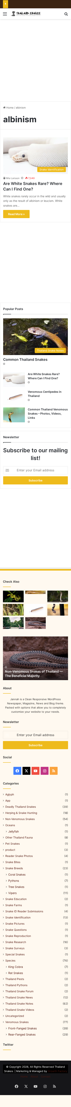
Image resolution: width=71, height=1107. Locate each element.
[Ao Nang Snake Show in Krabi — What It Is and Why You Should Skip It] (35, 623)
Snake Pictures (14, 923)
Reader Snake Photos (19, 856)
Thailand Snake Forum (19, 991)
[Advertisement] (35, 58)
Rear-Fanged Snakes (22, 1034)
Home (10, 107)
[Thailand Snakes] (25, 13)
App (7, 800)
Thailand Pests (14, 979)
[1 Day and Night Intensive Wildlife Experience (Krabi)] (13, 610)
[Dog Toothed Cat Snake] (57, 610)
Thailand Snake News (19, 997)
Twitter (8, 1044)
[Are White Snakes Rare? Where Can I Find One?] (14, 379)
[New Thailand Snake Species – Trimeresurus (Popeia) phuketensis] (13, 596)
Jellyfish (13, 831)
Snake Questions (16, 929)
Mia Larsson (13, 178)
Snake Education (16, 899)
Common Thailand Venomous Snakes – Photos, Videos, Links (48, 413)
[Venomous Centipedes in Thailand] (14, 397)
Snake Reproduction (18, 936)
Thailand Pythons (16, 985)
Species (10, 960)
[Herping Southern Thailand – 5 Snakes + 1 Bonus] (13, 623)
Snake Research (15, 942)
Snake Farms (13, 905)
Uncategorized (14, 1015)
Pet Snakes (12, 843)
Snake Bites (12, 862)
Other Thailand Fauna (19, 837)
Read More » (16, 214)
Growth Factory (57, 1071)
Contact (45, 1076)
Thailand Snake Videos (19, 1009)
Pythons (13, 880)
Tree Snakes (16, 886)
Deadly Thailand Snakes (20, 806)
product (10, 849)
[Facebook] (17, 771)
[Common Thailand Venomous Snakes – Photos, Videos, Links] (14, 414)
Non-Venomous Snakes (20, 819)
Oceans (10, 825)
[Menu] (5, 15)
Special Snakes (15, 954)
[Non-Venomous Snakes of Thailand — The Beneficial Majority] (35, 658)
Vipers (12, 893)
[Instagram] (45, 771)
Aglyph (9, 794)
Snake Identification (18, 917)
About (34, 1076)
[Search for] (66, 15)
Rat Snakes (15, 973)
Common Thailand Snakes (25, 359)
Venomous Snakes (17, 1022)
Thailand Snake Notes (19, 1003)
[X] (26, 771)
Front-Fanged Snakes (22, 1028)
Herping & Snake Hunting (21, 812)
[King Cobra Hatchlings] (57, 596)
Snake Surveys (14, 948)
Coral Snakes (16, 874)
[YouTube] (35, 771)
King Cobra (15, 966)
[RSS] (54, 771)
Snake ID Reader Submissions (24, 911)
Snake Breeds (14, 868)
